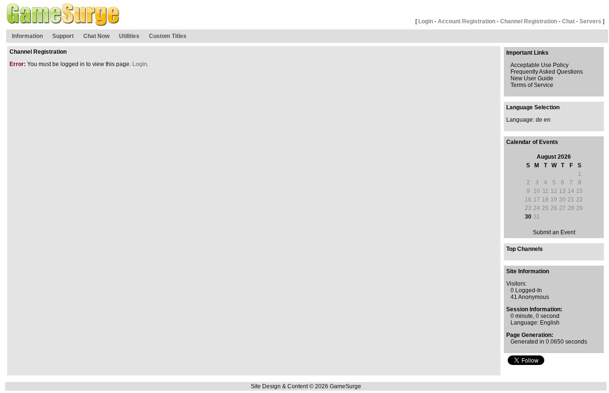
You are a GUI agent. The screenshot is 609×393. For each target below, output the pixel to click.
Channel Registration (528, 21)
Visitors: (516, 283)
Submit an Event (554, 232)
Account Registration (466, 21)
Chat (568, 21)
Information (27, 36)
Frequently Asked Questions (547, 71)
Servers (590, 21)
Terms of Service (532, 85)
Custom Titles (168, 36)
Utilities (129, 36)
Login (425, 21)
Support (63, 36)
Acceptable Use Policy (540, 65)
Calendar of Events (532, 142)
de (539, 119)
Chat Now (96, 36)
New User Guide (532, 78)
